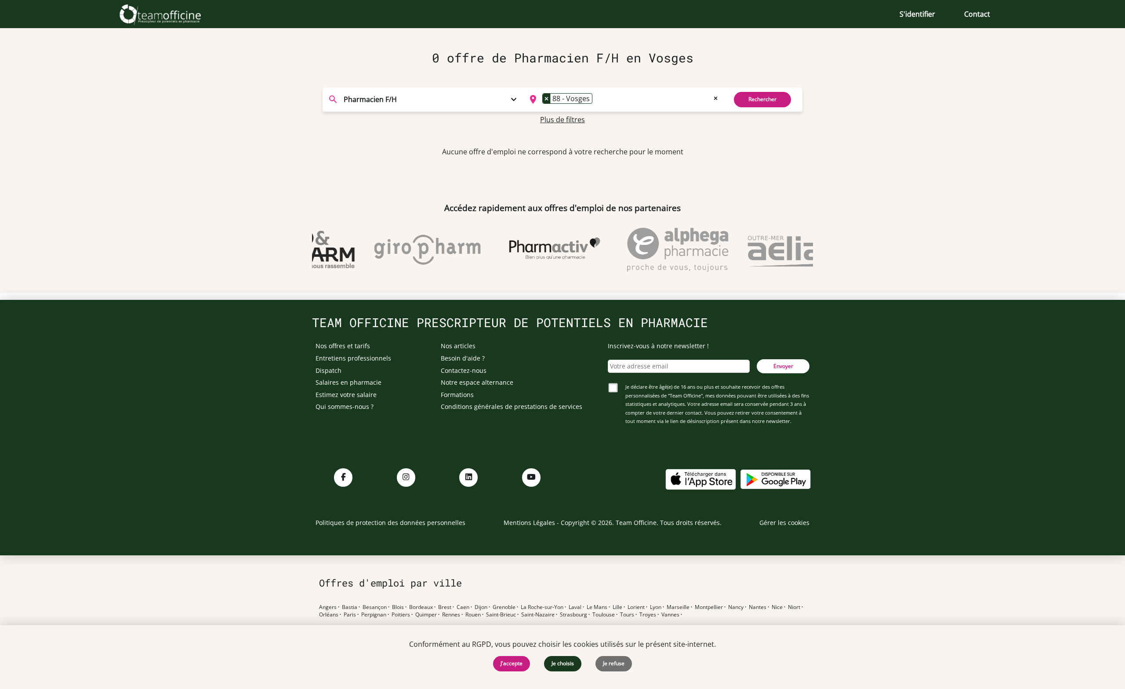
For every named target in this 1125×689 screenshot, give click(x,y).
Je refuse (613, 663)
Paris (350, 614)
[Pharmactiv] (546, 250)
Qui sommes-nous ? (345, 406)
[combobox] (622, 99)
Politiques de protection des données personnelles (390, 522)
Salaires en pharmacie (348, 382)
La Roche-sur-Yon (542, 607)
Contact (977, 14)
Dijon (481, 607)
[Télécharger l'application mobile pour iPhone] (700, 478)
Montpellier (709, 607)
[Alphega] (669, 250)
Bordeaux (421, 607)
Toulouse (603, 614)
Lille (617, 607)
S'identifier (917, 14)
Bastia (349, 607)
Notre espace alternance (477, 382)
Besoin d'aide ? (463, 358)
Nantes (757, 607)
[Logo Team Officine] (169, 14)
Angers (328, 607)
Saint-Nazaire (538, 614)
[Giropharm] (419, 250)
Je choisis (563, 663)
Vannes (670, 614)
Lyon (655, 607)
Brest (444, 607)
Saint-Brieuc (501, 614)
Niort (794, 607)
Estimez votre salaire (346, 394)
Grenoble (504, 607)
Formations (457, 394)
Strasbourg (573, 614)
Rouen (473, 614)
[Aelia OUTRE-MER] (792, 250)
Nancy (736, 607)
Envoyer (783, 366)
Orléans (328, 614)
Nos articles (458, 346)
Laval (575, 607)
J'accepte (512, 663)
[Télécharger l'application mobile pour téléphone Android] (775, 478)
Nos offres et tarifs (343, 346)
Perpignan (373, 614)
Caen (463, 607)
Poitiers (401, 614)
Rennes (451, 614)
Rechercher (762, 99)
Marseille (678, 607)
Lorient (636, 607)
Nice (777, 607)
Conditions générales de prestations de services (511, 406)
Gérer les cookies (784, 522)
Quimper (426, 614)
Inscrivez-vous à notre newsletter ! (658, 346)
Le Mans (597, 607)
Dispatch (328, 370)
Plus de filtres (562, 119)
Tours (627, 614)
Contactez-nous (463, 370)
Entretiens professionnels (353, 358)
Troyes (647, 614)
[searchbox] (597, 99)
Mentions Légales (529, 522)
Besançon (375, 607)
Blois (398, 607)
